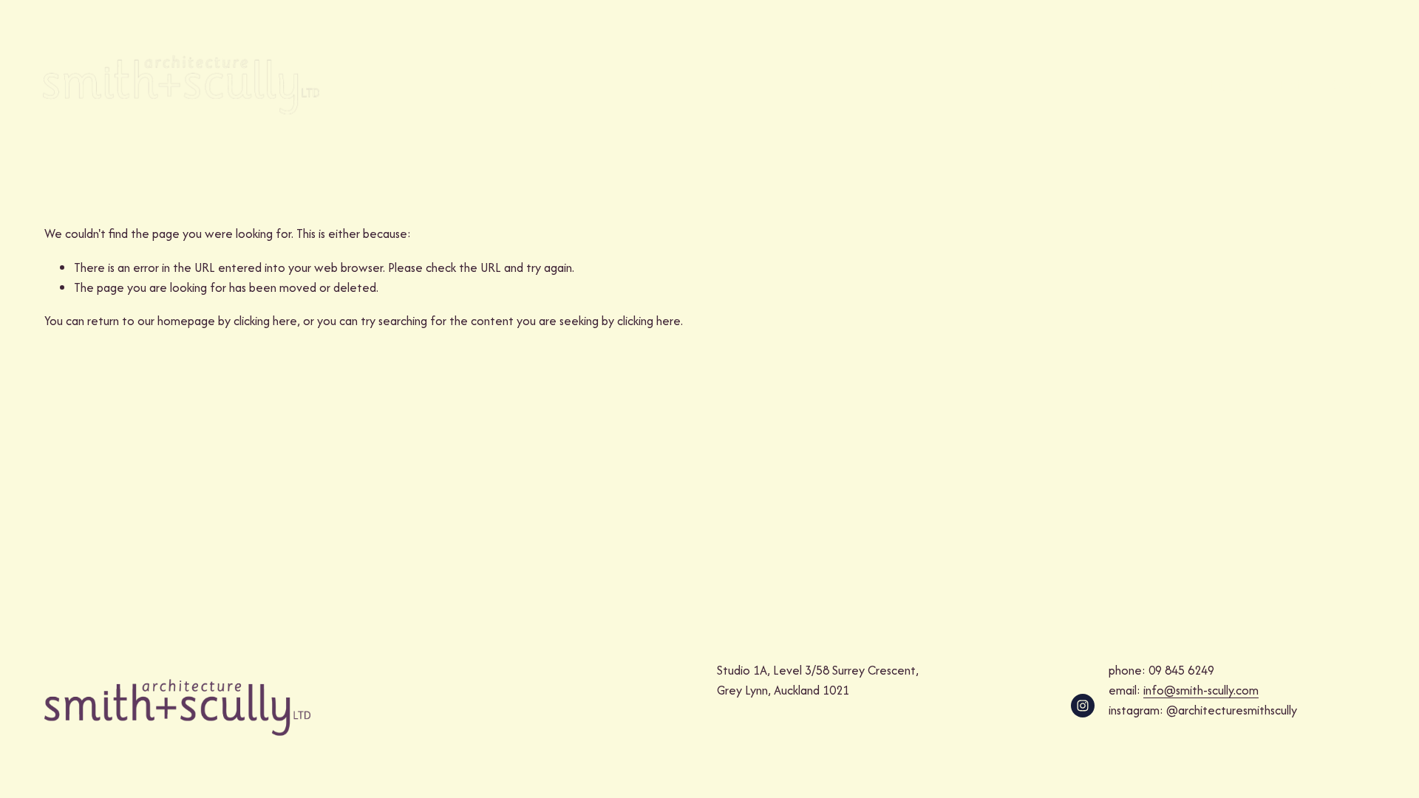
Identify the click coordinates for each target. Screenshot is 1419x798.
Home (1173, 84)
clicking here (265, 321)
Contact (1354, 84)
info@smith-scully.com (1201, 690)
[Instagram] (1083, 705)
